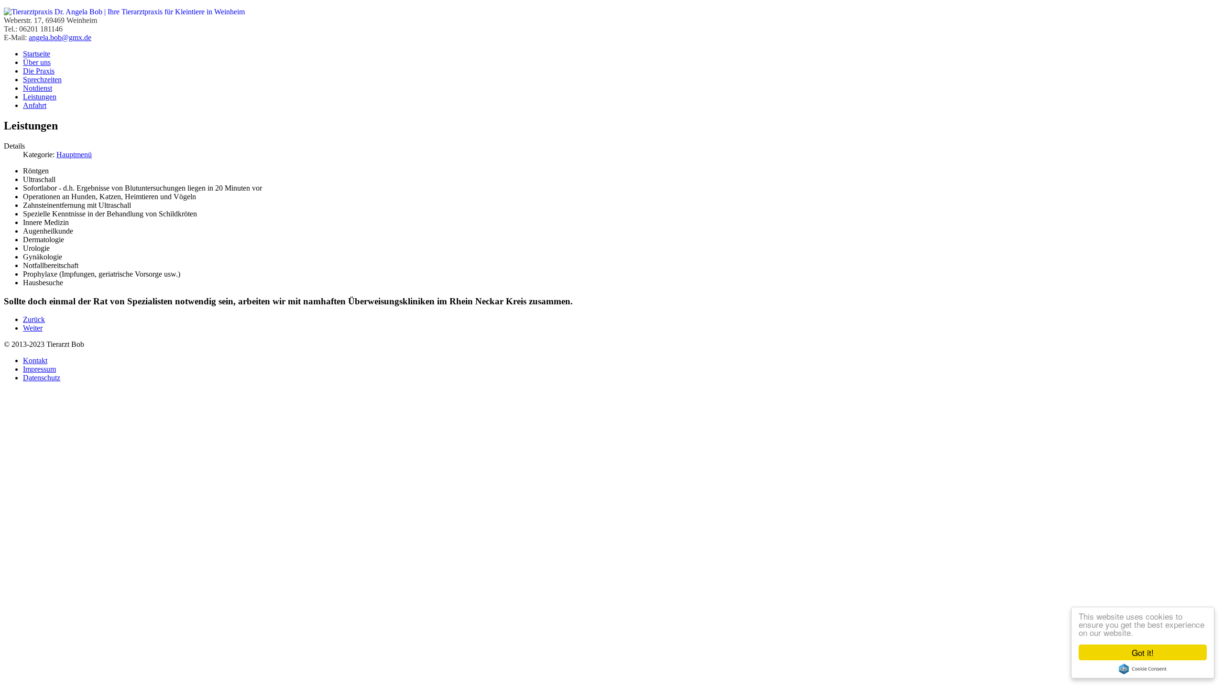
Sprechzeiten (42, 79)
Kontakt (35, 360)
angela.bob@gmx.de (60, 37)
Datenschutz (41, 378)
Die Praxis (39, 71)
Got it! (1143, 652)
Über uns (37, 62)
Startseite (36, 54)
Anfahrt (34, 105)
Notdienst (37, 88)
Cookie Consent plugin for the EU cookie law (1143, 669)
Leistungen (39, 97)
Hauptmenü (74, 154)
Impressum (39, 369)
